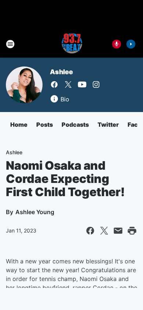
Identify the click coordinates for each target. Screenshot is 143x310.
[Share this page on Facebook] (90, 231)
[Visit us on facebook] (54, 84)
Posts (44, 124)
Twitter (108, 124)
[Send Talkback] (116, 44)
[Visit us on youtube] (82, 84)
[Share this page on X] (104, 231)
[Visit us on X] (68, 84)
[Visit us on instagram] (96, 84)
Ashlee (61, 72)
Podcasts (75, 124)
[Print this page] (132, 231)
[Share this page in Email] (118, 231)
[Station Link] (71, 44)
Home (18, 124)
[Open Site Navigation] (10, 44)
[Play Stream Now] (130, 44)
